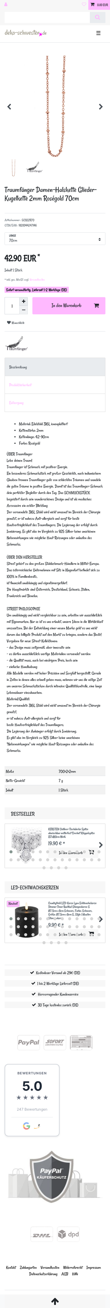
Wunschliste (17, 322)
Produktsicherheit (20, 384)
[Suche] (97, 17)
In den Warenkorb (66, 305)
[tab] (55, 367)
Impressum (93, 1267)
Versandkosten (37, 280)
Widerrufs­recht (72, 1267)
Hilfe (75, 1273)
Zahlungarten (28, 1267)
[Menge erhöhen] (23, 301)
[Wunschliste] (84, 5)
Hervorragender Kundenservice (58, 994)
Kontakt (11, 1267)
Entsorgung (16, 402)
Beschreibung (18, 367)
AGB (64, 1273)
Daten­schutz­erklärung (43, 1273)
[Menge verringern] (23, 310)
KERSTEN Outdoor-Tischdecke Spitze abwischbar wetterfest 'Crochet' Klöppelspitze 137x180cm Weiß (71, 833)
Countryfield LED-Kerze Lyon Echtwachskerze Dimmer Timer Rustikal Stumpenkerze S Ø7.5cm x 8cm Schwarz (72, 910)
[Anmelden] (6, 5)
